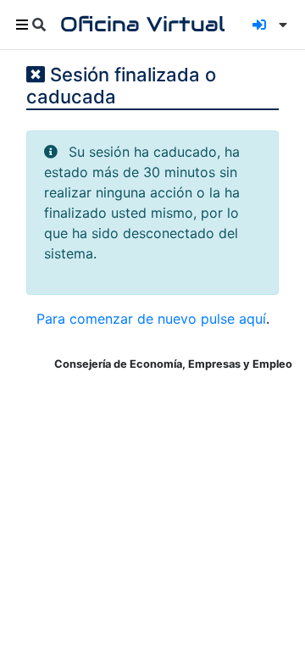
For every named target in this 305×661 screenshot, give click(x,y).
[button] (279, 24)
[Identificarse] (259, 24)
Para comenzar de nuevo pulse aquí (151, 318)
